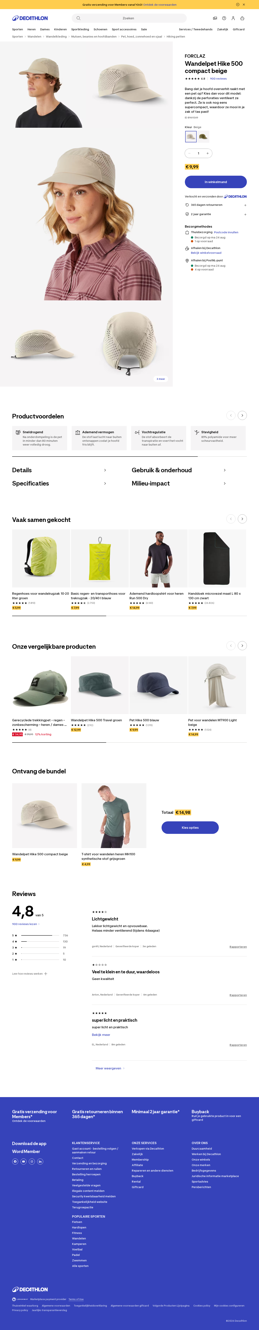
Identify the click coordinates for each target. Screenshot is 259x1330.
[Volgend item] (242, 415)
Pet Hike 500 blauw (144, 720)
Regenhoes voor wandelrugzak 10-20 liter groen (41, 596)
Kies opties (190, 827)
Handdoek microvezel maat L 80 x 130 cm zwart (215, 596)
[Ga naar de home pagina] (30, 18)
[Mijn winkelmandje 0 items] (242, 18)
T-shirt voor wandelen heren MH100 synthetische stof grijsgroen (109, 856)
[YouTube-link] (23, 1161)
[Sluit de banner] (244, 5)
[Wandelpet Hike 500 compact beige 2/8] (43, 85)
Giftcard (239, 29)
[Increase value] (207, 153)
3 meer (161, 379)
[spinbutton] (198, 153)
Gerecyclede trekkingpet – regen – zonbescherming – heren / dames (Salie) (39, 722)
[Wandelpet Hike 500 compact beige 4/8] (43, 343)
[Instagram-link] (32, 1161)
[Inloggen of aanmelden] (233, 18)
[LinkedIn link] (40, 1161)
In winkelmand (216, 182)
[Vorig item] (230, 415)
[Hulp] (224, 18)
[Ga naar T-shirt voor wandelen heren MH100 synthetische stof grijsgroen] (114, 815)
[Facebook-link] (15, 1161)
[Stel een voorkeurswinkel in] (215, 18)
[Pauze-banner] (238, 5)
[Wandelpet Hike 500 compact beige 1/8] (129, 85)
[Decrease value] (189, 153)
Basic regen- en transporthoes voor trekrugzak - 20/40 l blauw (98, 596)
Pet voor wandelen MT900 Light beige (213, 722)
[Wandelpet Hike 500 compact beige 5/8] (129, 343)
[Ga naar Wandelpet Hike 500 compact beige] (44, 815)
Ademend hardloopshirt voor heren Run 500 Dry (157, 596)
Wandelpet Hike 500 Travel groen (96, 720)
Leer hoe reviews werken (27, 973)
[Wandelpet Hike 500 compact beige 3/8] (86, 214)
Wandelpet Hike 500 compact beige (40, 854)
